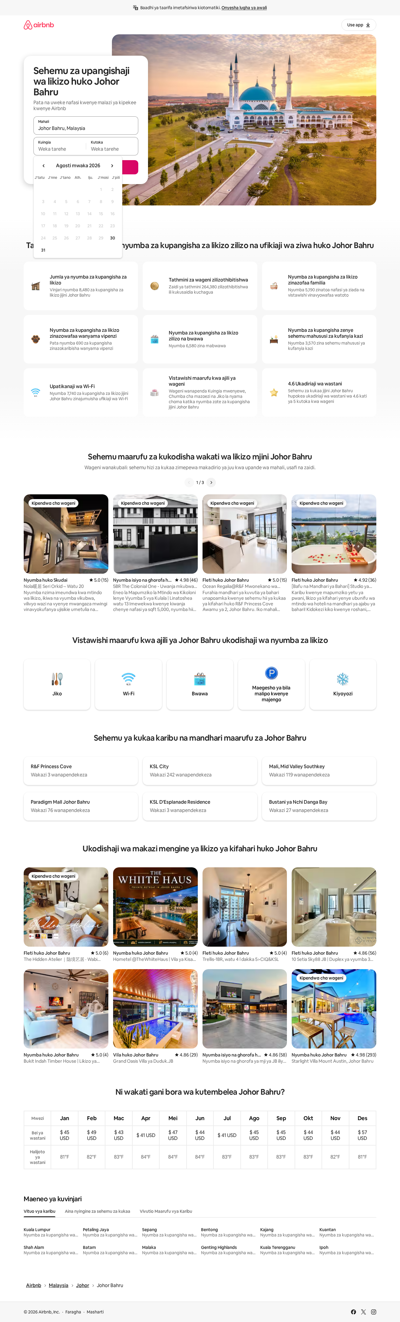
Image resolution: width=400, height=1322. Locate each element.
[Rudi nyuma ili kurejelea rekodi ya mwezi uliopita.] (44, 166)
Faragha (73, 1312)
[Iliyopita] (189, 482)
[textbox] (59, 148)
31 (43, 250)
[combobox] (86, 128)
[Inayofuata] (211, 482)
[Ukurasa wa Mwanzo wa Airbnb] (39, 24)
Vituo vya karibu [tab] (39, 1211)
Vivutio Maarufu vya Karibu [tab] (166, 1211)
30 (112, 238)
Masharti (95, 1312)
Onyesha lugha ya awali (244, 7)
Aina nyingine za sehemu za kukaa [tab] (97, 1211)
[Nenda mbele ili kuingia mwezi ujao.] (112, 166)
